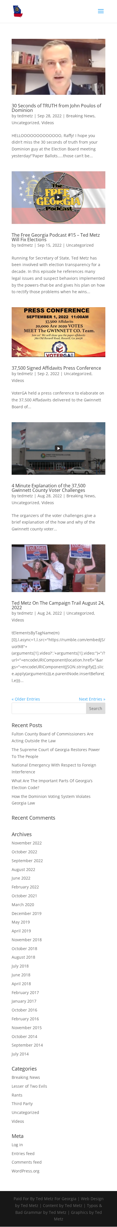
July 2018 (20, 966)
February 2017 (25, 992)
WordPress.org (25, 1171)
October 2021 (24, 895)
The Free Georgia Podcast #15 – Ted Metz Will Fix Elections (56, 237)
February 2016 (25, 1018)
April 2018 (21, 983)
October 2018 (24, 948)
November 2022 (27, 843)
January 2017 (24, 1001)
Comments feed (27, 1162)
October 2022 (24, 851)
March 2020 (23, 904)
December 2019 (26, 913)
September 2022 (27, 860)
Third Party (22, 1103)
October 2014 (24, 1036)
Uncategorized (25, 122)
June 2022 (21, 878)
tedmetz (25, 115)
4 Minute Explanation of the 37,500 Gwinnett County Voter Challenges (48, 487)
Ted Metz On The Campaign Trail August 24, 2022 (58, 605)
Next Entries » (92, 699)
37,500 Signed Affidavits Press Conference (56, 368)
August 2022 (23, 869)
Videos (47, 122)
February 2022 (25, 887)
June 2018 (21, 974)
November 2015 (27, 1027)
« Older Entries (26, 699)
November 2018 (27, 939)
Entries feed (23, 1153)
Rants (17, 1095)
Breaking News (80, 115)
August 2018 (23, 957)
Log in (17, 1144)
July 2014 (20, 1054)
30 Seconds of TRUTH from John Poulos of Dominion (56, 107)
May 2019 (21, 922)
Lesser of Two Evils (29, 1086)
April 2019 (21, 931)
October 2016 (24, 1010)
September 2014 (27, 1045)
